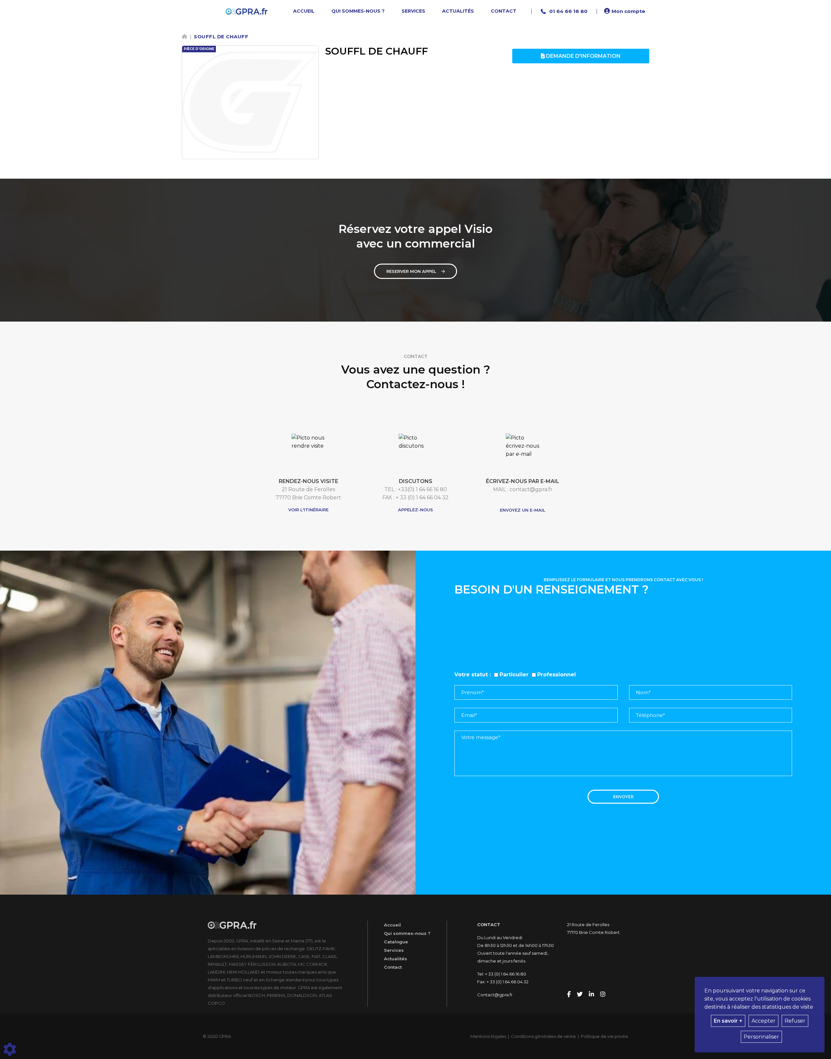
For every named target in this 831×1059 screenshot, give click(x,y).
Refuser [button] (795, 1021)
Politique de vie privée (604, 1036)
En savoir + (728, 1021)
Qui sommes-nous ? (407, 933)
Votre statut (471, 674)
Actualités (395, 958)
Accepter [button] (763, 1021)
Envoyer (623, 796)
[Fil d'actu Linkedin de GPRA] (592, 994)
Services (394, 950)
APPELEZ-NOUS (415, 509)
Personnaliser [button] (761, 1037)
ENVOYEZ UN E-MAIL (522, 510)
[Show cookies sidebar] (9, 1049)
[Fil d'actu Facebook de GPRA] (569, 994)
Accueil (392, 924)
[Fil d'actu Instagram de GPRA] (602, 994)
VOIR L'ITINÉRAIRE (308, 509)
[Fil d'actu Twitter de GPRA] (580, 994)
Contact (393, 967)
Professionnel (556, 674)
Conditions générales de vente (543, 1036)
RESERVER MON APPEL (411, 271)
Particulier (514, 674)
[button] (625, 11)
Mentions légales (488, 1036)
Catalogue (396, 941)
